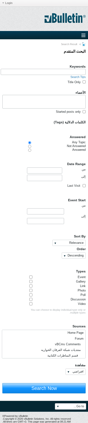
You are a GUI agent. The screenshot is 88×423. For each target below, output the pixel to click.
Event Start (77, 200)
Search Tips (78, 77)
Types (81, 271)
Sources (79, 326)
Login (8, 3)
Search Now (44, 388)
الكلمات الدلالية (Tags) (70, 122)
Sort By (80, 236)
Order (81, 249)
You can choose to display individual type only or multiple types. (58, 311)
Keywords (78, 66)
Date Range (76, 164)
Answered (78, 137)
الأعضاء (81, 92)
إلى (83, 176)
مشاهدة (80, 365)
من (84, 169)
